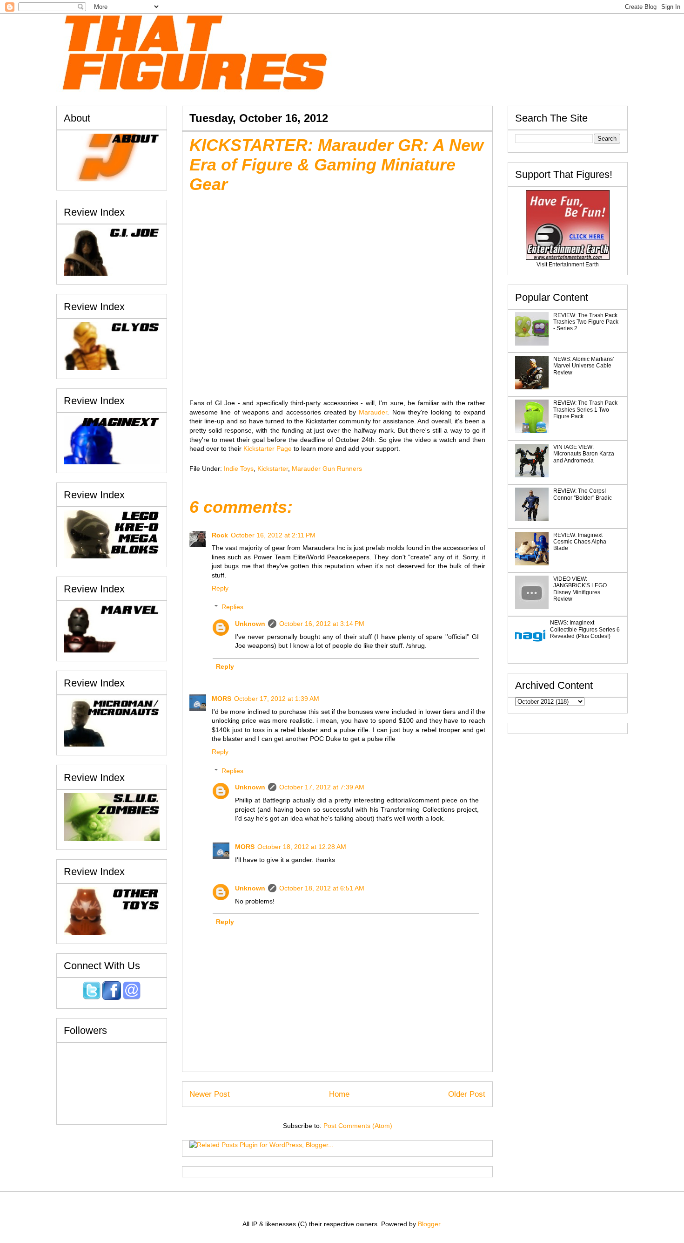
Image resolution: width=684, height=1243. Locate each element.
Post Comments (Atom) (357, 1125)
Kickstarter (272, 468)
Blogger (429, 1224)
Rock (220, 535)
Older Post (466, 1094)
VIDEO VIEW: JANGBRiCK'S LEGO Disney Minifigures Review (580, 589)
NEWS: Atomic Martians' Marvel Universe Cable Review (583, 366)
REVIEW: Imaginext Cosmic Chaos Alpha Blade (579, 542)
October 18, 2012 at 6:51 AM (321, 888)
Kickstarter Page (267, 448)
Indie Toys (239, 468)
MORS (221, 698)
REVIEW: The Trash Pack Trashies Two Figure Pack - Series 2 (585, 322)
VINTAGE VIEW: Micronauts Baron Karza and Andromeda (583, 454)
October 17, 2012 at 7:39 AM (321, 787)
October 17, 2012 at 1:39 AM (276, 698)
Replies (232, 607)
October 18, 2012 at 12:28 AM (301, 846)
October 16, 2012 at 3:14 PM (321, 623)
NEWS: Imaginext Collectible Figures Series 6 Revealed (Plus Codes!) (585, 629)
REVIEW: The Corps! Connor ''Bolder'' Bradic (582, 494)
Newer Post (209, 1094)
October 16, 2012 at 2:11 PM (273, 535)
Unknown (250, 623)
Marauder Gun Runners (327, 468)
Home (339, 1094)
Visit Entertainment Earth (567, 264)
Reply (220, 588)
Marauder (373, 412)
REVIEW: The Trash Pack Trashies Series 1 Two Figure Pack (585, 410)
